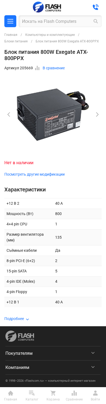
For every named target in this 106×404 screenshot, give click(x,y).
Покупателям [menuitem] (19, 353)
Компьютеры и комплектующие (50, 35)
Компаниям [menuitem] (17, 367)
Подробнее (14, 318)
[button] (97, 114)
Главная (10, 35)
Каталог (10, 21)
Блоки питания (16, 41)
